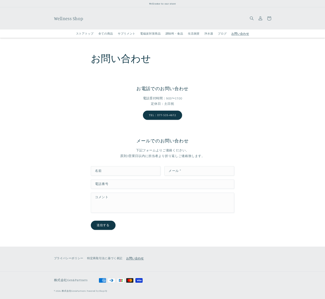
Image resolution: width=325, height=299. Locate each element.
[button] (252, 18)
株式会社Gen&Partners (74, 291)
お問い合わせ (135, 258)
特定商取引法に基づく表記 (104, 258)
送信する (103, 225)
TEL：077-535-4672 (162, 115)
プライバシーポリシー (68, 258)
